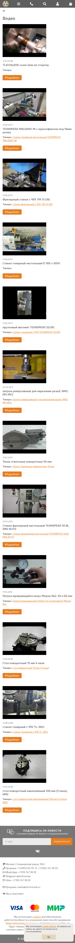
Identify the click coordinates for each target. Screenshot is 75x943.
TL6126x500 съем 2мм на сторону (26, 64)
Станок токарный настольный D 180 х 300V (31, 263)
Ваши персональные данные (22, 922)
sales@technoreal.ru (28, 886)
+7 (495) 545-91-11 (27, 868)
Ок (48, 936)
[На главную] (4, 11)
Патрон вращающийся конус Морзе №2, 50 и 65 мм (37, 595)
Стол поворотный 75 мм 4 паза (23, 663)
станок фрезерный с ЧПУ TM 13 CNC (33, 204)
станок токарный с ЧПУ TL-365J (23, 726)
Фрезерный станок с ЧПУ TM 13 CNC (26, 199)
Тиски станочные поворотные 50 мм (27, 461)
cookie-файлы (49, 926)
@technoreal (24, 876)
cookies (36, 916)
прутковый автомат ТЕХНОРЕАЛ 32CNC (29, 327)
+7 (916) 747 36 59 (48, 868)
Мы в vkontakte (15, 893)
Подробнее (12, 77)
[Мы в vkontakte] (37, 851)
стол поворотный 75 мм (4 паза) (31, 667)
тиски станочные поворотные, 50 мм (33, 466)
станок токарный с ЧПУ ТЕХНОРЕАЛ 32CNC (37, 332)
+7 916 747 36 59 (27, 872)
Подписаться (62, 841)
